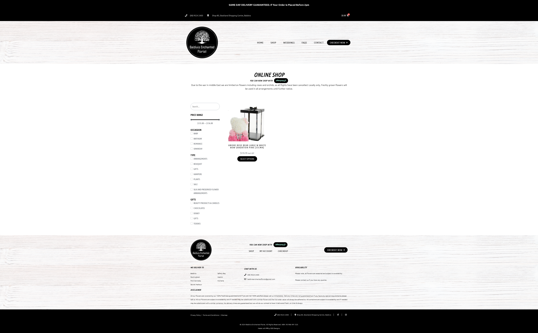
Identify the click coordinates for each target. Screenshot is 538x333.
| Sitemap (223, 315)
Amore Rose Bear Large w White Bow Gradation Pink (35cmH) (247, 146)
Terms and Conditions (211, 315)
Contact (319, 42)
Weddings (289, 42)
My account (266, 251)
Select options (247, 158)
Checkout (283, 251)
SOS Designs (275, 328)
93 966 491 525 (292, 324)
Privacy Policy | (197, 315)
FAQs (304, 42)
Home (260, 42)
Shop (273, 42)
